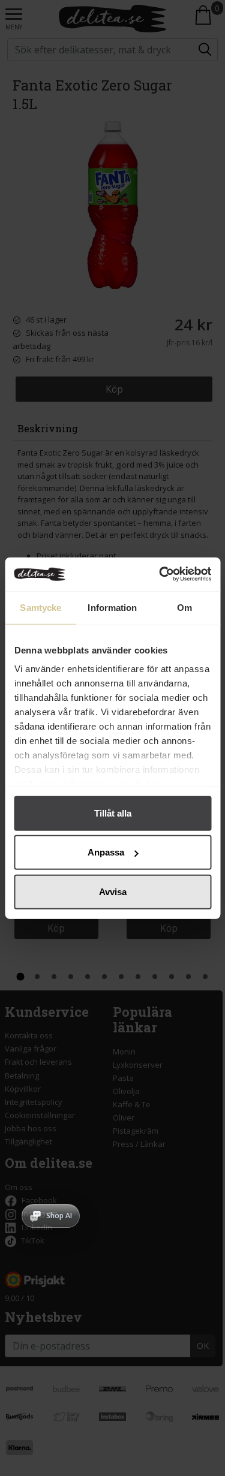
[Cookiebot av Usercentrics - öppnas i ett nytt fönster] (160, 574)
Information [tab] (112, 607)
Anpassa (106, 852)
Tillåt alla (112, 813)
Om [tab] (184, 607)
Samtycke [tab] (40, 607)
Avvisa (113, 891)
